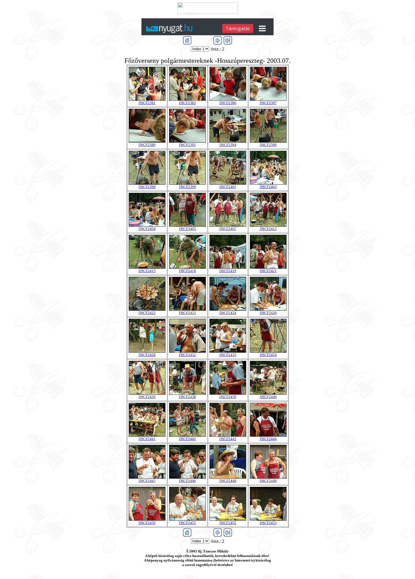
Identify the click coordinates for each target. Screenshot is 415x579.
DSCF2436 (147, 397)
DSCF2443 (227, 439)
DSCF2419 (227, 271)
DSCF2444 (268, 439)
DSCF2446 (187, 481)
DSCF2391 (187, 145)
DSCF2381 (147, 103)
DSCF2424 (227, 313)
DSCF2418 (187, 271)
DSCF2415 (147, 271)
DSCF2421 (268, 271)
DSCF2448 (227, 481)
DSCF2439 (227, 397)
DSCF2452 (227, 523)
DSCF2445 (147, 481)
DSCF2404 (147, 229)
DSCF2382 (187, 103)
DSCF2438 (187, 397)
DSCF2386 (227, 103)
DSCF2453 (268, 523)
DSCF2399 (187, 187)
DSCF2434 (268, 355)
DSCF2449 (268, 481)
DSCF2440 (268, 397)
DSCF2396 (268, 145)
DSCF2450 (147, 523)
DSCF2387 (268, 103)
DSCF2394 (227, 145)
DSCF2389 (147, 145)
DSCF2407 (227, 229)
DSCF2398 (147, 187)
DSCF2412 (268, 229)
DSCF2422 (147, 313)
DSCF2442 (187, 439)
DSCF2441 (147, 439)
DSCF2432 (187, 355)
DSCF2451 (187, 523)
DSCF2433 (227, 355)
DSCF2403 (268, 187)
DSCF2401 (227, 187)
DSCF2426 (268, 313)
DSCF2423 (187, 313)
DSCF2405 (187, 229)
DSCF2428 (147, 355)
